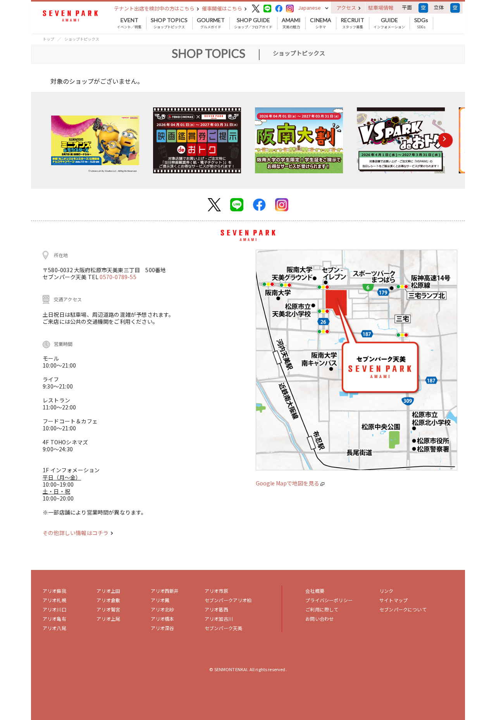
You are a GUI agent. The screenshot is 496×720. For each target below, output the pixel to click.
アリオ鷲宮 (108, 609)
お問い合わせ (319, 618)
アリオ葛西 (216, 609)
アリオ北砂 (162, 609)
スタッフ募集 (352, 23)
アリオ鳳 (160, 600)
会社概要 (314, 590)
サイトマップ (393, 600)
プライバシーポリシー (329, 600)
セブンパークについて (403, 609)
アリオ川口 (54, 609)
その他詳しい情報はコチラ (76, 533)
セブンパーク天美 (223, 628)
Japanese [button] (309, 7)
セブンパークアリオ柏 (228, 600)
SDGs (421, 23)
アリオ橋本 (162, 618)
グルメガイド (211, 23)
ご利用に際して (321, 609)
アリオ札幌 (54, 600)
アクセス (346, 7)
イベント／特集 (129, 23)
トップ (48, 39)
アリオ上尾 (108, 618)
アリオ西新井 (165, 590)
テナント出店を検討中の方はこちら (155, 8)
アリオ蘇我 (54, 590)
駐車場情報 (380, 7)
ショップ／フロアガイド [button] (253, 23)
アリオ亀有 (54, 618)
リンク (386, 590)
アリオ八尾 (54, 628)
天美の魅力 (291, 23)
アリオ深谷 (162, 628)
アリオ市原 (216, 590)
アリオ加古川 (219, 618)
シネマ (320, 23)
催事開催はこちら (222, 8)
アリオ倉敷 (108, 600)
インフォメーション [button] (389, 23)
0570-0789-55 (118, 277)
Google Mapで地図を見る (288, 483)
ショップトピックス (169, 23)
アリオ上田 (108, 590)
